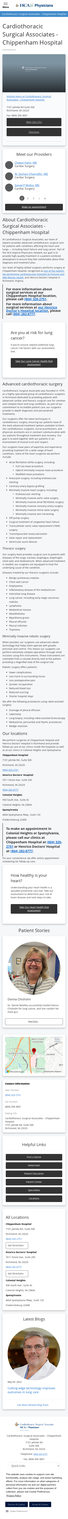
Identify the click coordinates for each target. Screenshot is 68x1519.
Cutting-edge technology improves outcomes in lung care (31, 1390)
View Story (33, 1021)
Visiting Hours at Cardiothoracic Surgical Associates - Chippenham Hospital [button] (29, 98)
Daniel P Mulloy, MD (27, 185)
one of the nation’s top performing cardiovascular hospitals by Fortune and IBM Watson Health (33, 274)
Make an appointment (34, 206)
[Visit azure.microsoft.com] (15, 1071)
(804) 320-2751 (34, 122)
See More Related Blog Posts (33, 1404)
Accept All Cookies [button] (40, 1504)
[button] (16, 1511)
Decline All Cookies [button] (16, 1504)
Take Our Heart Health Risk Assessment (34, 909)
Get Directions (16, 1245)
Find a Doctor (34, 1157)
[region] (34, 1055)
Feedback (57, 1072)
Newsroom (34, 1165)
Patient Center (34, 1181)
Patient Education (34, 1173)
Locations (34, 1198)
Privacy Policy (13, 1495)
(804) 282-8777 (24, 314)
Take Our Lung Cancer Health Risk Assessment (34, 363)
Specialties (34, 1190)
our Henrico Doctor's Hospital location (31, 309)
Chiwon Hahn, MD (26, 163)
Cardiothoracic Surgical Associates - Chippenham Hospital (34, 14)
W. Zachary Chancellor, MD (31, 174)
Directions (34, 132)
